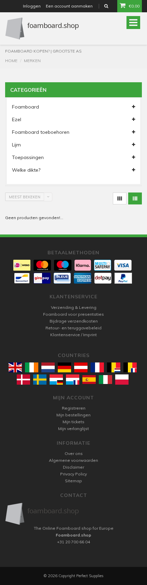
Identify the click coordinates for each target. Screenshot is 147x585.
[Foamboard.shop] (73, 514)
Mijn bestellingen (73, 414)
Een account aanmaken (69, 6)
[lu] (56, 379)
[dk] (23, 379)
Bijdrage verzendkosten (74, 321)
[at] (81, 367)
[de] (64, 367)
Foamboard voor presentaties (73, 314)
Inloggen (32, 6)
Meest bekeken (24, 197)
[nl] (48, 367)
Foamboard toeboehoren (40, 132)
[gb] (15, 367)
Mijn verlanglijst (73, 428)
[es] (89, 379)
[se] (39, 379)
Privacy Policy (73, 473)
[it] (105, 379)
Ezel (16, 119)
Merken (32, 60)
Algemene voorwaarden (73, 460)
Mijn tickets (73, 421)
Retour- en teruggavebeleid (73, 327)
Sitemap (73, 480)
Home (11, 60)
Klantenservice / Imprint (73, 334)
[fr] (97, 367)
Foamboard (25, 107)
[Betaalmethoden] (21, 265)
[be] (113, 367)
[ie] (31, 367)
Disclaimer (73, 467)
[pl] (122, 379)
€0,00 (134, 6)
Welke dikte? (26, 170)
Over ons (74, 453)
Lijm (16, 145)
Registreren (73, 408)
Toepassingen (28, 157)
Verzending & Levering (73, 307)
